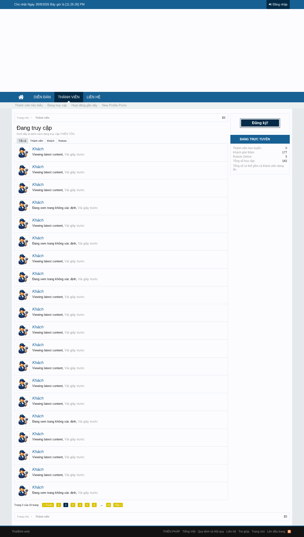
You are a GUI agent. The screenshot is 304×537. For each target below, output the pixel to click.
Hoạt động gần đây (84, 105)
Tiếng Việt (188, 531)
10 (108, 505)
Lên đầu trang (276, 531)
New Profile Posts (114, 105)
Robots (62, 140)
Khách (50, 140)
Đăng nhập (280, 4)
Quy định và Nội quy (211, 531)
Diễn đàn (42, 97)
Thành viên (36, 140)
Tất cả (22, 140)
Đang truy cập (57, 105)
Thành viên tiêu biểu (29, 105)
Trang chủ (258, 531)
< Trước (48, 505)
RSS (289, 531)
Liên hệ (93, 97)
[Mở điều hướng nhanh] (223, 117)
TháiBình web (21, 531)
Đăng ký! (260, 123)
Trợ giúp (243, 531)
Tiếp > (118, 505)
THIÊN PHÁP (171, 531)
